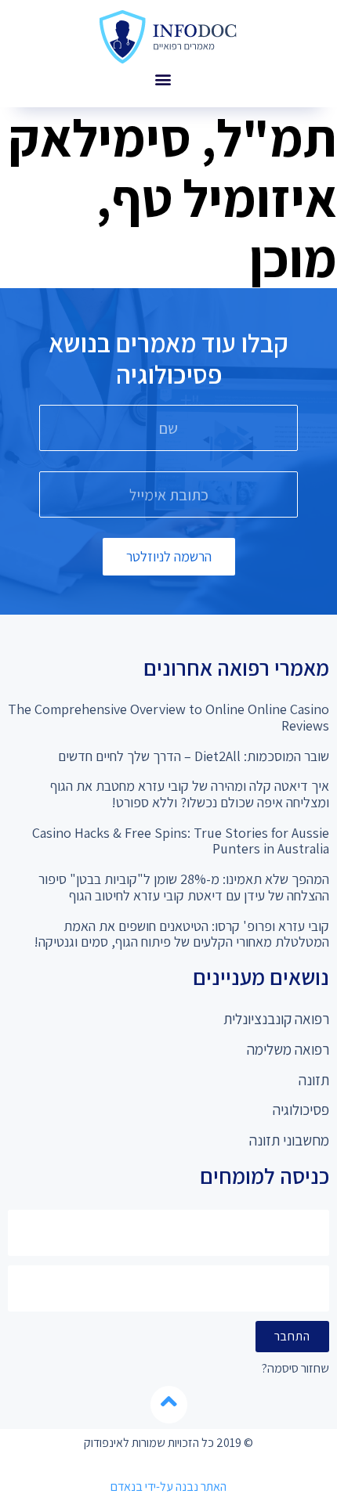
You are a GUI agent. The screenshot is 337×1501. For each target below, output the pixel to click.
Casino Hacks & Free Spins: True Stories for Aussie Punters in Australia (180, 841)
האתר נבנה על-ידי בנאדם (168, 1486)
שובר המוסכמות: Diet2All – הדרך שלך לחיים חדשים (193, 756)
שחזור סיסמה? (295, 1369)
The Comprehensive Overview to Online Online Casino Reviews (168, 717)
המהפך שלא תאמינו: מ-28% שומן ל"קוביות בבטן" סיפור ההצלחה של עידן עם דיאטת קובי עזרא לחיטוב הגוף (183, 887)
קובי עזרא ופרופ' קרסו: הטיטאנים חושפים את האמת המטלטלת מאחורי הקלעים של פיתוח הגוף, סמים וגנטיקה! (181, 934)
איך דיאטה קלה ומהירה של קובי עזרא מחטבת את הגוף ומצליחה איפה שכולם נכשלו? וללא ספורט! (189, 794)
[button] (163, 79)
